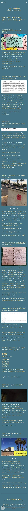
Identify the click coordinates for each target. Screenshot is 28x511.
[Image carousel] (14, 194)
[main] (14, 8)
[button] (2, 2)
